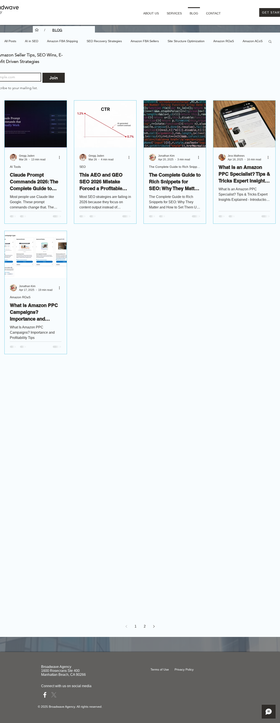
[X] (54, 695)
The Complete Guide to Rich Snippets (175, 166)
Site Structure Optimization (186, 41)
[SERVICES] (37, 30)
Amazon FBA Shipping (62, 41)
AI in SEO (31, 41)
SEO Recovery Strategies (104, 41)
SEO (82, 166)
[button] (174, 11)
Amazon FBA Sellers (145, 41)
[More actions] (60, 157)
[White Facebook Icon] (45, 695)
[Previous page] (126, 626)
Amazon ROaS (223, 41)
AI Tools (15, 166)
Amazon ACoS (252, 41)
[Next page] (154, 626)
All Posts (10, 41)
